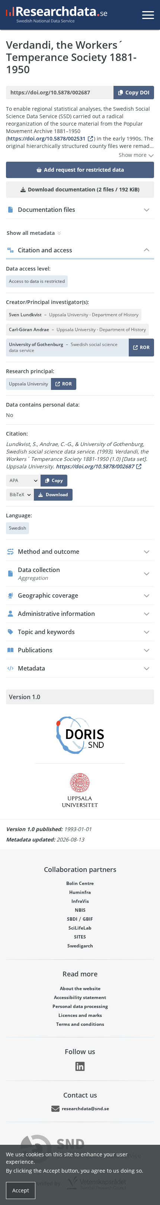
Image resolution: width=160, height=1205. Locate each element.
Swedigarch (80, 946)
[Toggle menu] (148, 15)
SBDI (72, 919)
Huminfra (80, 892)
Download (57, 494)
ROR (143, 348)
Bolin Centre (80, 883)
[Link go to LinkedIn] (80, 1066)
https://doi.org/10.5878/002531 (46, 138)
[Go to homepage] (55, 15)
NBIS (80, 910)
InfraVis (80, 901)
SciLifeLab (80, 928)
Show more (133, 154)
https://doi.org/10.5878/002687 (95, 466)
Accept (20, 1190)
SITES (80, 937)
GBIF (88, 919)
